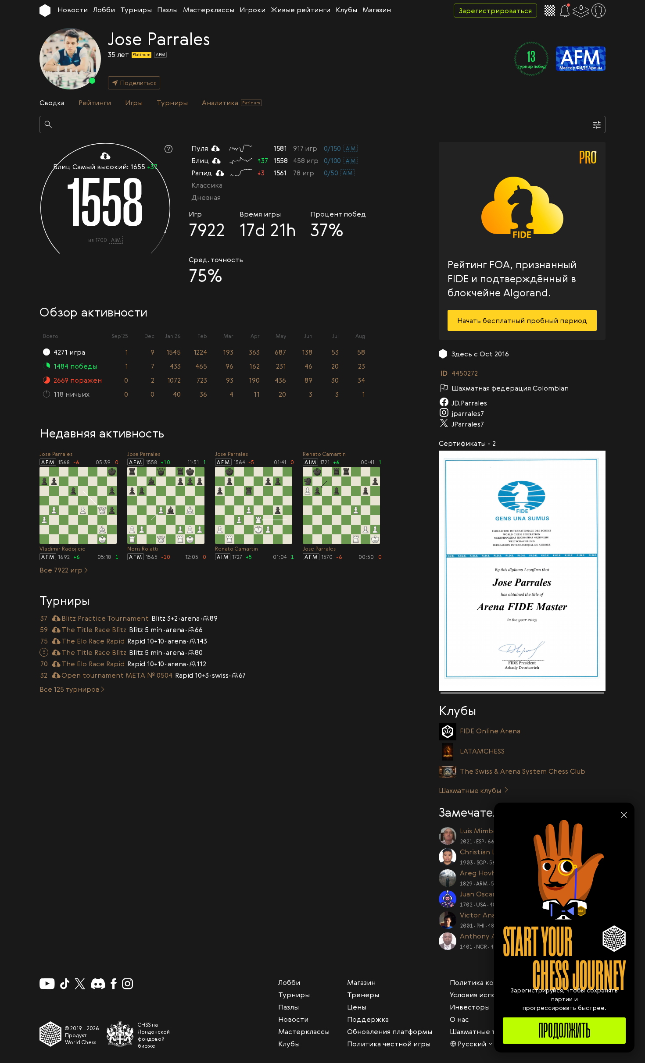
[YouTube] (47, 983)
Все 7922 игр (60, 570)
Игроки (252, 9)
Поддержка (368, 1019)
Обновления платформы (389, 1031)
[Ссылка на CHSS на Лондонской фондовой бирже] (120, 1034)
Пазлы (167, 9)
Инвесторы (470, 1007)
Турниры (136, 9)
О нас (459, 1019)
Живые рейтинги (300, 9)
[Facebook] (114, 983)
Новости (72, 9)
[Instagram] (127, 983)
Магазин (376, 9)
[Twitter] (80, 983)
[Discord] (98, 983)
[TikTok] (65, 983)
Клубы (346, 9)
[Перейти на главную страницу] (44, 11)
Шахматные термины (486, 1031)
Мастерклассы (208, 9)
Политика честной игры (388, 1044)
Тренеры (363, 994)
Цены (356, 1007)
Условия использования (490, 994)
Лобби (104, 9)
